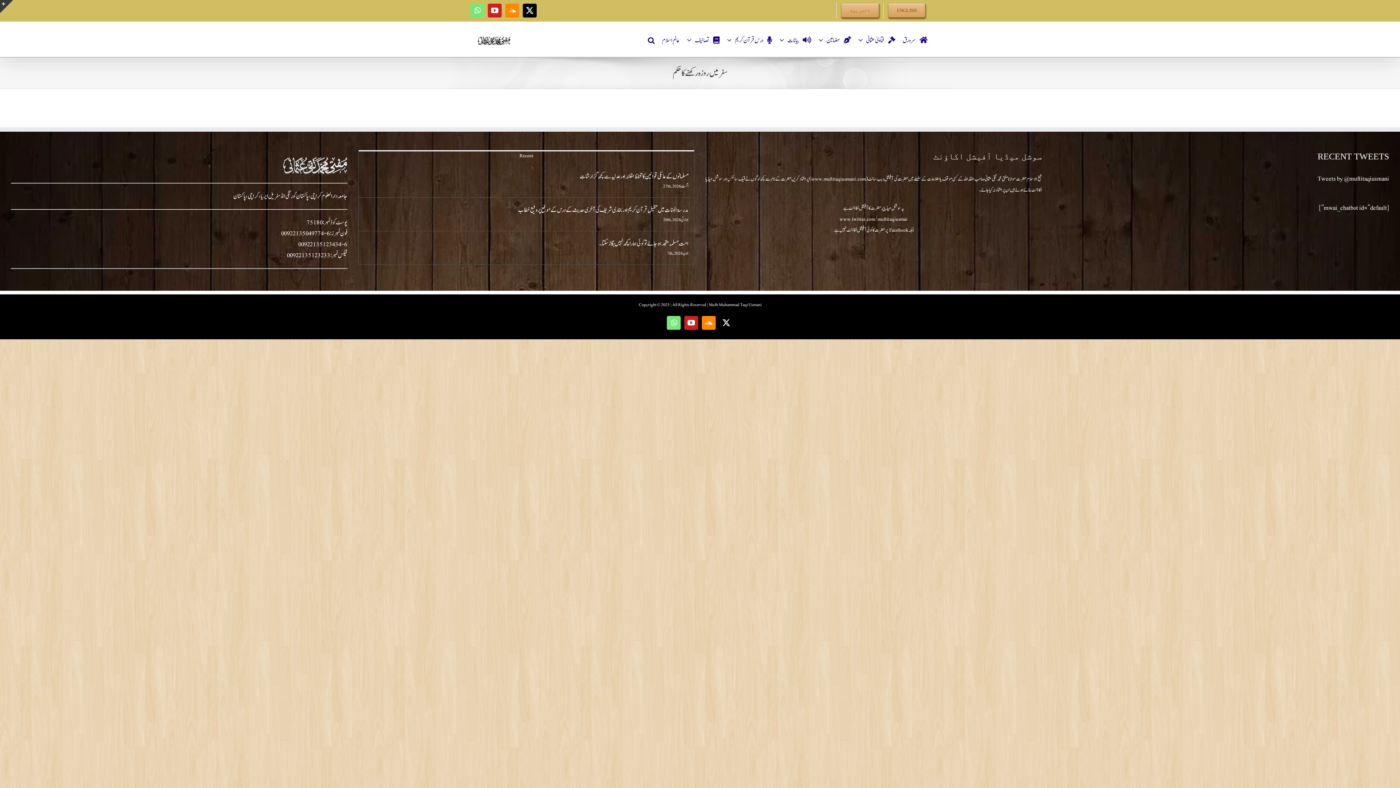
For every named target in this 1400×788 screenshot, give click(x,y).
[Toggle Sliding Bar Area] (6, 6)
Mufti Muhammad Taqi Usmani (735, 304)
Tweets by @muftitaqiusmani (1353, 179)
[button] (651, 40)
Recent (526, 156)
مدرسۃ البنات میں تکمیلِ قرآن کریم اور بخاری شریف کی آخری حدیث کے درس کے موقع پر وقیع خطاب (603, 210)
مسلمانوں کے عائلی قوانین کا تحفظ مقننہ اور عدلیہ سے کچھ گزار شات (634, 176)
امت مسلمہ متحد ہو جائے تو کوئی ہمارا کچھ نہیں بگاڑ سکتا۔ (644, 244)
